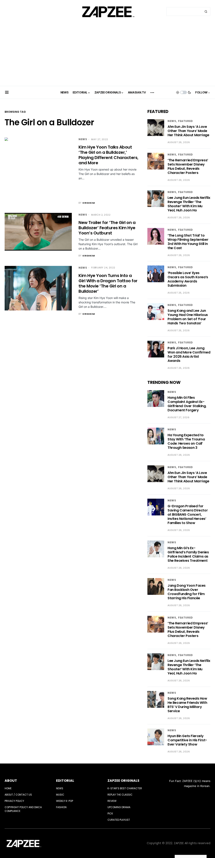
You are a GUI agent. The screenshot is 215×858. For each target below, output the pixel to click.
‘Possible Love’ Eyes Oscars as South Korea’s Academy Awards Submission (188, 279)
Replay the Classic (120, 794)
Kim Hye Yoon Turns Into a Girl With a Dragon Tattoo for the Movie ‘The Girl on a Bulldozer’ (108, 283)
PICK (110, 813)
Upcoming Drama (119, 807)
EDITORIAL (65, 780)
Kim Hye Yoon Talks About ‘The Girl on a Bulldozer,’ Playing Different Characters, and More (108, 155)
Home (8, 788)
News (83, 139)
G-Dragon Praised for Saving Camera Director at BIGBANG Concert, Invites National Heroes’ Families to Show (188, 514)
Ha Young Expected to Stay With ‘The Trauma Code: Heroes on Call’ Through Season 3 (186, 441)
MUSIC (60, 794)
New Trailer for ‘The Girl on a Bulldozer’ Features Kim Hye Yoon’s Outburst (107, 228)
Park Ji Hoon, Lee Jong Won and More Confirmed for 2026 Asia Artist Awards (189, 354)
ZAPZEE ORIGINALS (123, 780)
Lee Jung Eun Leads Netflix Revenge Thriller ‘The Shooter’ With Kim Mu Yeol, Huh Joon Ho (189, 204)
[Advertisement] (107, 54)
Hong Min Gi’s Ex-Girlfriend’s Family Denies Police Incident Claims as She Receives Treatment (188, 554)
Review (112, 801)
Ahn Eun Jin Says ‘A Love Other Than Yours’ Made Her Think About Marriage (188, 130)
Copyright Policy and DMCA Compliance (23, 809)
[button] (7, 92)
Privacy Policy (14, 801)
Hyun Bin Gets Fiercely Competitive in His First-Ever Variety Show (187, 740)
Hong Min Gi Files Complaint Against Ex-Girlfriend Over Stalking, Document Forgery (187, 404)
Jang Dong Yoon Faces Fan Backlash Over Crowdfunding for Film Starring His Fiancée (187, 591)
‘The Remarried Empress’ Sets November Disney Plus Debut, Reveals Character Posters (188, 166)
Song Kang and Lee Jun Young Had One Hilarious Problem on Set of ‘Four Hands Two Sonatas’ (188, 317)
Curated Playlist (119, 820)
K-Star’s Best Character (125, 788)
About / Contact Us (18, 794)
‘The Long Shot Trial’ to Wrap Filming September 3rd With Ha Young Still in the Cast (188, 241)
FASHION (61, 807)
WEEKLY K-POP (64, 801)
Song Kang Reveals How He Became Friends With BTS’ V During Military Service (187, 704)
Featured (185, 121)
